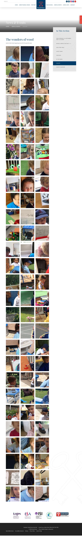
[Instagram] (71, 1)
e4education (51, 529)
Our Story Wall (60, 47)
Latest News (59, 51)
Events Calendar (60, 67)
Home (7, 26)
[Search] (75, 1)
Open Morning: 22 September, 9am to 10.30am (63, 39)
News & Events (16, 26)
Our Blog (58, 55)
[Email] (69, 1)
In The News (59, 59)
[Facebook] (73, 1)
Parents (6, 1)
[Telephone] (67, 1)
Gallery (25, 26)
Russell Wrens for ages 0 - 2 (63, 43)
